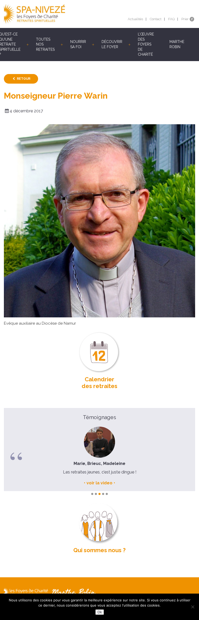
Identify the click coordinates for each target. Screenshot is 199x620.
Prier (185, 19)
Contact (155, 19)
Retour (23, 79)
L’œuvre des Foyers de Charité (146, 44)
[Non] (192, 606)
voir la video (99, 482)
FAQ (171, 19)
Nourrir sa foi (78, 44)
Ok (99, 612)
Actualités (135, 19)
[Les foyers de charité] (52, 14)
